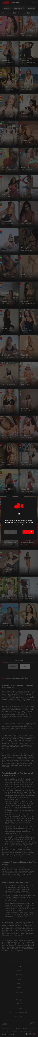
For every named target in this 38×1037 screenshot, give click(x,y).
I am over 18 (28, 532)
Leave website (10, 532)
